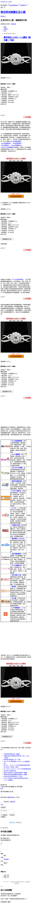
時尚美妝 (13, 24)
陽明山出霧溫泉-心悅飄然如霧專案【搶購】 (16, 772)
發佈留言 (3, 816)
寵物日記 (12, 801)
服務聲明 (17, 883)
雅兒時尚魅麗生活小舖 (13, 12)
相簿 (5, 27)
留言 (12, 797)
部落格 (5, 29)
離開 (9, 902)
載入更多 (3, 807)
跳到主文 (3, 16)
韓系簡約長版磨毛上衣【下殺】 (12, 759)
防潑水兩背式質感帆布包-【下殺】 (13, 776)
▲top (2, 804)
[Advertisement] (16, 264)
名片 (5, 30)
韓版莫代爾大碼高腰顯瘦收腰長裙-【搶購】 (16, 774)
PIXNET (7, 881)
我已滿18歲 (3, 902)
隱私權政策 (27, 881)
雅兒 (2, 788)
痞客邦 (9, 797)
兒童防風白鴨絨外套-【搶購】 (12, 754)
